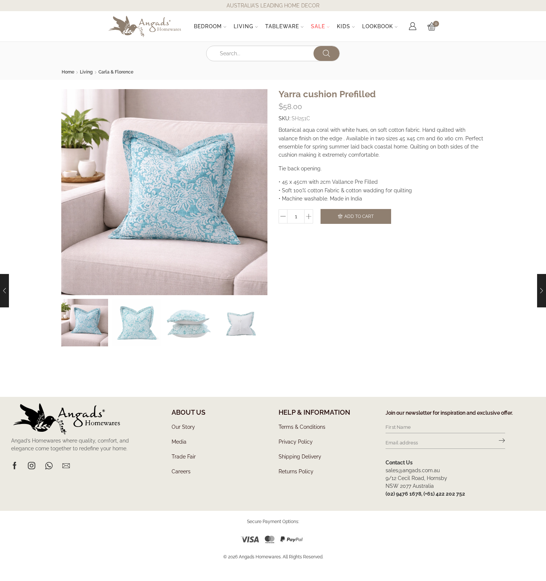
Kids (343, 26)
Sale (318, 26)
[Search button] (326, 53)
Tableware (282, 26)
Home (68, 72)
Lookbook (377, 26)
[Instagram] (31, 465)
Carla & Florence (115, 72)
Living (243, 26)
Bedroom (208, 26)
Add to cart (359, 216)
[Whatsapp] (49, 465)
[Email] (66, 465)
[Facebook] (14, 465)
